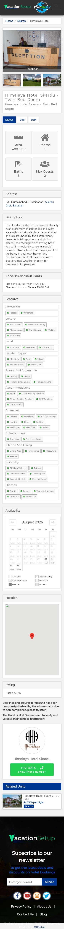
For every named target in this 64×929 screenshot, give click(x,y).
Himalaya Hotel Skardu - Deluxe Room (42, 796)
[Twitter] (46, 896)
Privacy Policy (21, 906)
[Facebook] (17, 896)
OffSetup (39, 927)
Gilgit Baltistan (14, 205)
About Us (44, 906)
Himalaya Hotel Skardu (32, 759)
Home (9, 21)
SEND (49, 882)
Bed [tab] (22, 119)
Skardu (21, 21)
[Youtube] (27, 896)
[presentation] (10, 51)
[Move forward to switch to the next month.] (52, 522)
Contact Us (25, 914)
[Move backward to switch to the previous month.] (12, 522)
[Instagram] (37, 896)
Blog (43, 914)
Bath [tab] (33, 119)
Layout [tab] (9, 119)
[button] (53, 534)
